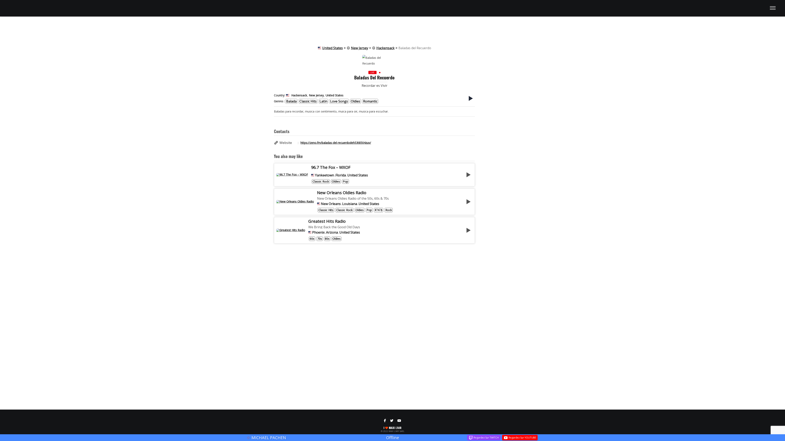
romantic (370, 101)
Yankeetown (324, 175)
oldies (355, 101)
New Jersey (359, 48)
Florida (340, 175)
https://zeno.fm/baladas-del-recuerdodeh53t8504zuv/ (336, 143)
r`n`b (378, 210)
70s (319, 239)
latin (323, 101)
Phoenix (318, 232)
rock (388, 210)
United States (332, 48)
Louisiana (349, 203)
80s (327, 239)
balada (291, 101)
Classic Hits (308, 101)
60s (312, 239)
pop (345, 181)
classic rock (321, 181)
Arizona (332, 232)
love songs (339, 101)
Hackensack (385, 48)
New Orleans (331, 203)
